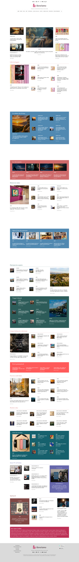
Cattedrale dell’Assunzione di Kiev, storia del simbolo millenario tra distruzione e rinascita (42, 280)
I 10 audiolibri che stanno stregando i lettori (42, 436)
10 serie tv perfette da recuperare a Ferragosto (37, 468)
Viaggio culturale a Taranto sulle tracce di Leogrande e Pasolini (22, 270)
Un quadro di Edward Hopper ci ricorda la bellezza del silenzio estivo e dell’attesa (18, 244)
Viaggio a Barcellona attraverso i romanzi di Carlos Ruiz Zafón (41, 302)
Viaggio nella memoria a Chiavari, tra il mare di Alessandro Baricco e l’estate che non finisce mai (41, 321)
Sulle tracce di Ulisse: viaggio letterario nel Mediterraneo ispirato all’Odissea (57, 321)
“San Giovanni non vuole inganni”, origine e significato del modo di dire (42, 423)
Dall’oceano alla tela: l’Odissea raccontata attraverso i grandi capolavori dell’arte (59, 244)
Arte (11, 205)
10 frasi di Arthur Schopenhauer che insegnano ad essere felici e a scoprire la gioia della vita (43, 390)
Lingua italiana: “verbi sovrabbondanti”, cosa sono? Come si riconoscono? (18, 368)
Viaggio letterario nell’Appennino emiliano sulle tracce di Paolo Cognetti (41, 312)
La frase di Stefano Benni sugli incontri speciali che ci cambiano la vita (43, 399)
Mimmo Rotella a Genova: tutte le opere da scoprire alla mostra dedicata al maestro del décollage (43, 197)
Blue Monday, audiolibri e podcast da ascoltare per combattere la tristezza (60, 437)
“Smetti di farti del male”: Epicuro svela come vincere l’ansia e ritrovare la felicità (60, 138)
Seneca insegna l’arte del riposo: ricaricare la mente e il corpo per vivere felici (43, 138)
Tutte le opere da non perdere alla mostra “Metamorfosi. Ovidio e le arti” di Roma (63, 197)
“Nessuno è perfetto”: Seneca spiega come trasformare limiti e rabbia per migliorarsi (20, 137)
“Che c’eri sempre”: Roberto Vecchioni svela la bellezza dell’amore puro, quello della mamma (43, 129)
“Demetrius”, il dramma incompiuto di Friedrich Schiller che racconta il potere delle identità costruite (20, 519)
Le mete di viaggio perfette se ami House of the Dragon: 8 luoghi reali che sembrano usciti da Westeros (23, 321)
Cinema (65, 508)
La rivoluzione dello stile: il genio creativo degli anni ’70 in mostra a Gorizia (19, 208)
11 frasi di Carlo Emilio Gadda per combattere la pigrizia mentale (63, 399)
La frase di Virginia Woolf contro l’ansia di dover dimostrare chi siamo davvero (19, 401)
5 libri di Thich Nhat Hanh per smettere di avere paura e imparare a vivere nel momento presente (62, 68)
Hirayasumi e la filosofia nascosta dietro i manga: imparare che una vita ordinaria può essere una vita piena (62, 55)
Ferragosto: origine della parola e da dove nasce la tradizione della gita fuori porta (22, 413)
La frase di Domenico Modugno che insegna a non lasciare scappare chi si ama (62, 381)
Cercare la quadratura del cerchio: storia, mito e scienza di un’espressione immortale (62, 413)
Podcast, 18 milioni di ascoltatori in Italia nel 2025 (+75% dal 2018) (19, 456)
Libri (56, 36)
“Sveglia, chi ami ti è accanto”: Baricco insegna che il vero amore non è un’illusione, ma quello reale (61, 119)
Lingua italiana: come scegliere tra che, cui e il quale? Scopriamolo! (60, 368)
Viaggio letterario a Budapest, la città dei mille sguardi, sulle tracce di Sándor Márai (23, 312)
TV (38, 465)
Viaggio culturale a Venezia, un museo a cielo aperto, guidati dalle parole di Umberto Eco (22, 280)
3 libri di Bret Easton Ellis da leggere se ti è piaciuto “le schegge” (42, 88)
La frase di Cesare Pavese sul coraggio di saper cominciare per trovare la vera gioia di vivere (62, 390)
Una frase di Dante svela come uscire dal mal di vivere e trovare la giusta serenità (43, 381)
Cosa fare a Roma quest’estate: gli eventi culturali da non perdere (46, 509)
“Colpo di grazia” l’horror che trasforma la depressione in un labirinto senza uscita (19, 87)
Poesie (39, 49)
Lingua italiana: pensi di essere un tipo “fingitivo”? (63, 354)
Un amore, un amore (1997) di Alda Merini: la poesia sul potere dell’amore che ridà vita (39, 52)
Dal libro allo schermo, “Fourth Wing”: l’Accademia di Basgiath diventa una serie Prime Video (15, 55)
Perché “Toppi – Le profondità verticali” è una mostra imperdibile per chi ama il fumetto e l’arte (63, 207)
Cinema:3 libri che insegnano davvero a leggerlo (45, 517)
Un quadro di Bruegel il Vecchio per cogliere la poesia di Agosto (46, 244)
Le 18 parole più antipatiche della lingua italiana (43, 336)
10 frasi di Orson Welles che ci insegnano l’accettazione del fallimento (46, 501)
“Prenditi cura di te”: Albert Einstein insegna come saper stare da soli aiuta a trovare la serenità (43, 119)
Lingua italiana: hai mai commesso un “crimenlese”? (32, 368)
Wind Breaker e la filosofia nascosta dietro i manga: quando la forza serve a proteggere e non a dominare (62, 79)
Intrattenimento (13, 52)
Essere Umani (12, 36)
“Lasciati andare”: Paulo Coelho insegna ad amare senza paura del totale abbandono (16, 39)
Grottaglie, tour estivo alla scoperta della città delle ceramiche (40, 270)
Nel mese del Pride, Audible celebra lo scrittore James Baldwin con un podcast (43, 452)
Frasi (38, 352)
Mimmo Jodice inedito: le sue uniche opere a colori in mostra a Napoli (62, 188)
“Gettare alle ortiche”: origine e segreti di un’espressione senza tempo (61, 423)
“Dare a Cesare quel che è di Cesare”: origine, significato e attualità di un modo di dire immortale (41, 414)
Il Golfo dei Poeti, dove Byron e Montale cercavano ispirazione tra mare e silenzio (58, 290)
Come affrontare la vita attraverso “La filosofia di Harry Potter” (60, 452)
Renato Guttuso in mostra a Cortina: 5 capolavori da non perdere (42, 206)
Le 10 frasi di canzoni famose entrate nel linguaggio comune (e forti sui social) (43, 355)
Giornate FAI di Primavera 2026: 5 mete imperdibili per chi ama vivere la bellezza (41, 289)
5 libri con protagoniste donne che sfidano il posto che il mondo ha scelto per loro (62, 39)
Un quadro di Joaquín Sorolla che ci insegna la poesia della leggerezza (32, 244)
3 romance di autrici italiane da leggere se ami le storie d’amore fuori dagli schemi (43, 67)
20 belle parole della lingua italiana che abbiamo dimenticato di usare (62, 345)
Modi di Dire (24, 410)
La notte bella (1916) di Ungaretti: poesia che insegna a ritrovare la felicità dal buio (18, 175)
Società (17, 268)
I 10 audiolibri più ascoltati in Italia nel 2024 (61, 444)
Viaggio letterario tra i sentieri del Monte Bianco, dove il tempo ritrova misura (23, 303)
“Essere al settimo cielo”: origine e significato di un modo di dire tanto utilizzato (22, 423)
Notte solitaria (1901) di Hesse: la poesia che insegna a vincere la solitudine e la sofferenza (46, 175)
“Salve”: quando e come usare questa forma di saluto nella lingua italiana (62, 336)
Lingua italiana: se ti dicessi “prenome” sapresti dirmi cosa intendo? (45, 368)
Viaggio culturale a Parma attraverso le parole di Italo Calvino (21, 289)
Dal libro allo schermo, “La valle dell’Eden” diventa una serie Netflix (15, 478)
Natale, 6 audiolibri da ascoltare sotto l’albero (42, 444)
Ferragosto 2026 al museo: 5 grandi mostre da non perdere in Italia (43, 188)
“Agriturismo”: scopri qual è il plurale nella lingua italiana (43, 345)
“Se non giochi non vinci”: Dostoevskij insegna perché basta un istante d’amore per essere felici (61, 129)
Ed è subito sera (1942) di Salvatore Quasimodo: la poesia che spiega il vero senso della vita (60, 175)
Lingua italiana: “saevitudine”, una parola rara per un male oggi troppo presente (19, 356)
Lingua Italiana (13, 353)
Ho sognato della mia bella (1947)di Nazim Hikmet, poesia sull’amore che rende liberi (32, 175)
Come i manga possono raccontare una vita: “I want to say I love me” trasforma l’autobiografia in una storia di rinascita (62, 89)
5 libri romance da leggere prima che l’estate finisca (43, 78)
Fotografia (59, 185)
